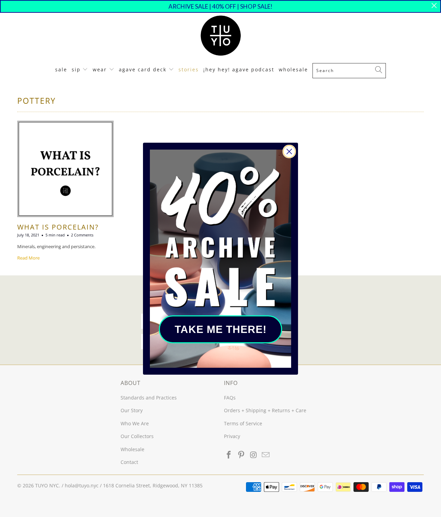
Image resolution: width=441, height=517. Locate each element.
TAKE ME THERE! (221, 329)
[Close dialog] (289, 151)
